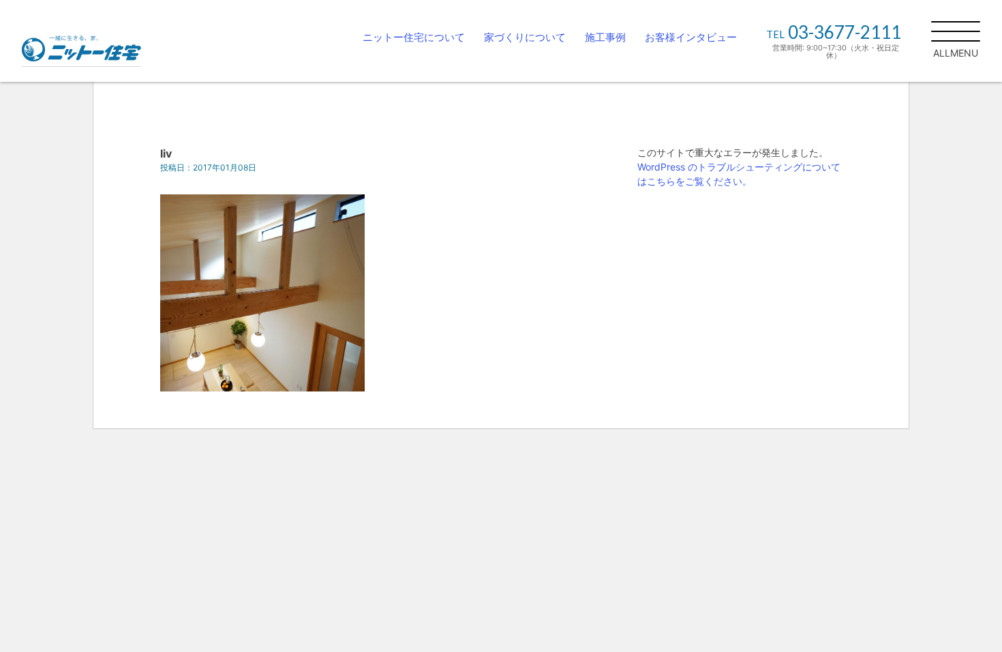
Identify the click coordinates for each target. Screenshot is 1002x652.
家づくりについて (525, 37)
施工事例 (605, 37)
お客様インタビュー (691, 37)
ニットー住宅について (414, 37)
